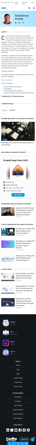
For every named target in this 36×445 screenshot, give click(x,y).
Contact (33, 2)
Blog (2, 2)
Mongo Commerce (7, 80)
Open (18, 369)
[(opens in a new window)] (16, 22)
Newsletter (7, 2)
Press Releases (18, 418)
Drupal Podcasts (18, 414)
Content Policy (18, 378)
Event (5, 139)
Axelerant (12, 110)
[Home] (3, 8)
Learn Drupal (18, 405)
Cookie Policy (18, 382)
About (12, 2)
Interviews (18, 401)
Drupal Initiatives (18, 410)
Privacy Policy (18, 386)
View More (18, 195)
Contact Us (24, 439)
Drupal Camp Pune (12, 185)
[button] (10, 443)
